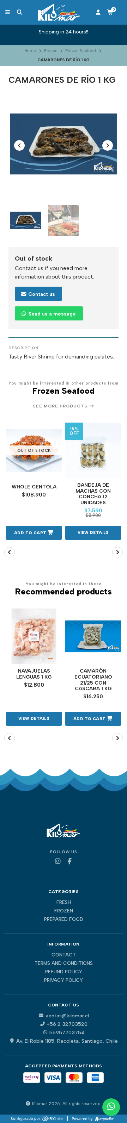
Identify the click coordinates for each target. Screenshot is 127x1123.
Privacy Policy (63, 980)
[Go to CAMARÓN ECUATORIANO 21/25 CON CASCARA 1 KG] (93, 636)
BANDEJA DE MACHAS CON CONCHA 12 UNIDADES (93, 494)
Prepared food (63, 919)
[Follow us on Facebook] (69, 861)
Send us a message (51, 314)
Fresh (63, 902)
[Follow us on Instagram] (57, 861)
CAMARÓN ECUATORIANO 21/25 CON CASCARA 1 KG (93, 680)
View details (93, 532)
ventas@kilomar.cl (67, 1015)
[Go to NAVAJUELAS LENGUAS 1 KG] (34, 636)
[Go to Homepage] (59, 12)
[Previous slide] (19, 145)
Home (30, 50)
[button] (34, 533)
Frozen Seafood (80, 50)
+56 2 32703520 (67, 1024)
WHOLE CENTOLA (34, 487)
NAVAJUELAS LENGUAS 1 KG (34, 674)
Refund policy (63, 971)
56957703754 (67, 1032)
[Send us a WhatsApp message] (111, 1107)
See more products (61, 406)
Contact (64, 955)
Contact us (41, 294)
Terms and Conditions (64, 963)
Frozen (51, 50)
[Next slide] (107, 145)
